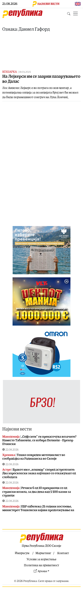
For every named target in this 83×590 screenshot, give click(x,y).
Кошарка (9, 71)
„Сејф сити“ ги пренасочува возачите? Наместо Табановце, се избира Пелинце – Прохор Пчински (39, 440)
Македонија (10, 436)
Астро (6, 469)
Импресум (22, 553)
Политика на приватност (41, 565)
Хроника (8, 455)
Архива (42, 571)
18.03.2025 (25, 72)
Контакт (63, 553)
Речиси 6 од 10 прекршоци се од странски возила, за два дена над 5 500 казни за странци (36, 491)
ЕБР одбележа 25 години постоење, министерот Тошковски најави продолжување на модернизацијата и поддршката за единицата (38, 510)
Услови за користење (41, 559)
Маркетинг (43, 553)
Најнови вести (17, 429)
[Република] (22, 13)
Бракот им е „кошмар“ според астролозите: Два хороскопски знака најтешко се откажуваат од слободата (39, 473)
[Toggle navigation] (75, 13)
